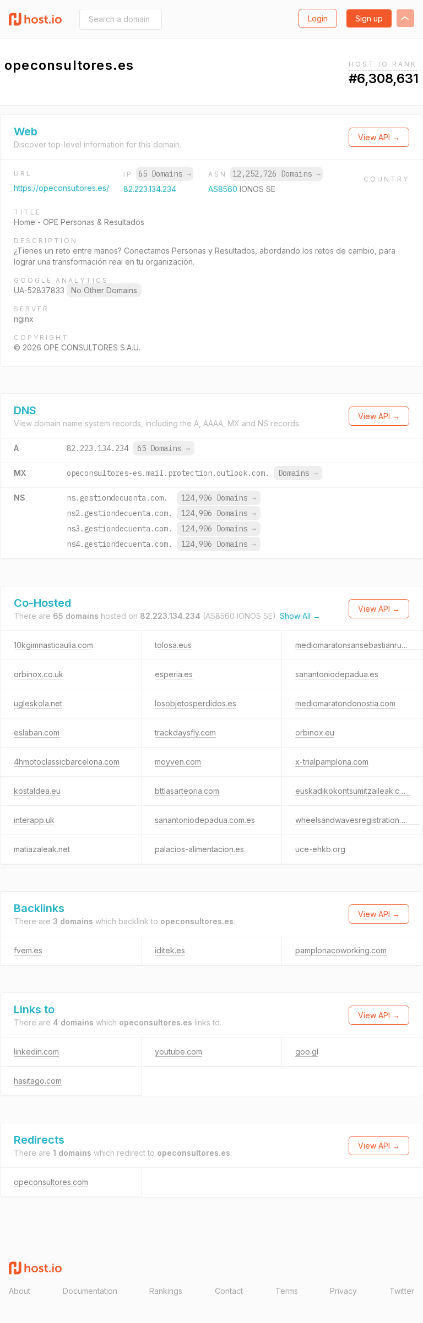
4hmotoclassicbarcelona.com (67, 761)
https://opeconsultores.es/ (61, 188)
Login (318, 18)
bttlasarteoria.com (187, 790)
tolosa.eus (173, 645)
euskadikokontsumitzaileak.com (352, 790)
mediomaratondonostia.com (345, 703)
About (19, 1290)
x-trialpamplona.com (331, 761)
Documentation (90, 1290)
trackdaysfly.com (185, 732)
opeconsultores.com (51, 1182)
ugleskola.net (38, 703)
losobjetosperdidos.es (195, 703)
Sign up (369, 18)
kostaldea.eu (37, 790)
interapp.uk (34, 820)
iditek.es (170, 950)
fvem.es (28, 950)
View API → (379, 137)
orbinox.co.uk (38, 674)
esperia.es (174, 674)
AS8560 (224, 189)
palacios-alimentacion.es (199, 849)
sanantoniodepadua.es (336, 674)
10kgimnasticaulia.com (53, 645)
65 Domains (164, 174)
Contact (229, 1290)
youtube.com (178, 1051)
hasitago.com (38, 1080)
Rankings (165, 1290)
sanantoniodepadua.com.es (205, 820)
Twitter (401, 1290)
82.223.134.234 (149, 189)
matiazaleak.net (42, 849)
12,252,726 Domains (276, 174)
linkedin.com (36, 1051)
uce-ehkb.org (320, 849)
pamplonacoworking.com (341, 950)
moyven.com (178, 761)
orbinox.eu (314, 732)
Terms (286, 1290)
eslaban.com (36, 732)
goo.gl (306, 1051)
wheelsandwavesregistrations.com (357, 820)
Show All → (300, 616)
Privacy (343, 1290)
